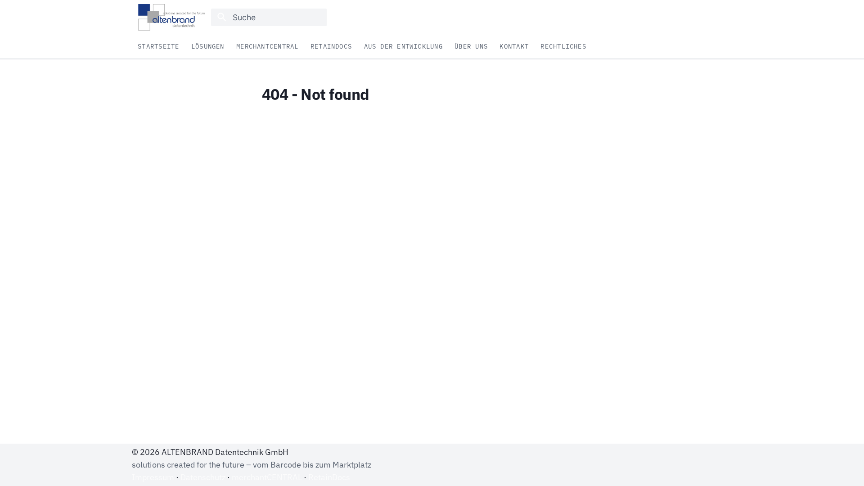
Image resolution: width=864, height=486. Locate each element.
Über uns (471, 46)
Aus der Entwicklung (403, 46)
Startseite (159, 46)
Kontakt (514, 46)
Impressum (153, 477)
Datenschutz (202, 477)
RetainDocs (331, 46)
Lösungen (208, 46)
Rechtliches (564, 46)
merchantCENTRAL (267, 46)
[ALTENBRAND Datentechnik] (171, 17)
